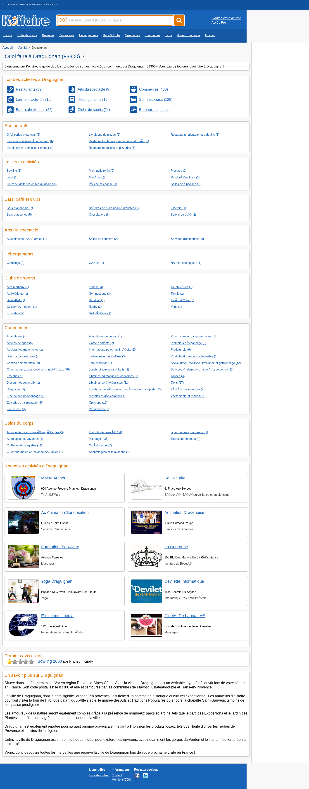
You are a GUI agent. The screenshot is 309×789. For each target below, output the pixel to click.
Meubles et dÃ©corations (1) (107, 396)
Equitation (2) (15, 313)
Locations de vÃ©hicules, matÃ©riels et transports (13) (125, 389)
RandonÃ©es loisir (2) (185, 177)
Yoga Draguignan (56, 581)
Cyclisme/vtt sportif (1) (22, 306)
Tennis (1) (177, 293)
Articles (210, 35)
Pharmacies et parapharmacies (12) (194, 336)
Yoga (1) (176, 306)
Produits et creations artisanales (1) (194, 356)
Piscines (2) (178, 170)
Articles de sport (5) (20, 343)
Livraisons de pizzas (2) (104, 134)
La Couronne (176, 547)
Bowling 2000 (50, 661)
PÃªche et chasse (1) (103, 184)
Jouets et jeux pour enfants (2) (109, 369)
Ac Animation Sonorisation (65, 512)
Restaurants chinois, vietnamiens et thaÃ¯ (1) (119, 141)
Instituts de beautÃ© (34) (105, 432)
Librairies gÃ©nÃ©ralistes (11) (108, 382)
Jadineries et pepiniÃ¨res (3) (107, 356)
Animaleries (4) (16, 336)
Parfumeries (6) (99, 409)
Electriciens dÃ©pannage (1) (25, 396)
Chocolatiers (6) (99, 214)
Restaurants (66, 35)
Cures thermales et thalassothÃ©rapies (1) (35, 452)
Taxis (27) (177, 382)
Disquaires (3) (16, 389)
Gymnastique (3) (100, 293)
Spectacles (132, 35)
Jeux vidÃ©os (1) (100, 363)
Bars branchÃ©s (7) (20, 208)
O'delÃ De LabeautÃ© (184, 615)
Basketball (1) (16, 300)
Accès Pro (219, 22)
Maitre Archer (53, 478)
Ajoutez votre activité (226, 18)
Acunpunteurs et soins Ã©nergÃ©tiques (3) (35, 432)
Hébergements (88, 35)
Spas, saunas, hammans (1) (189, 432)
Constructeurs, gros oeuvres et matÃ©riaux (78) (38, 369)
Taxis (168, 35)
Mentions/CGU (121, 779)
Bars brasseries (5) (19, 214)
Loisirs (7, 35)
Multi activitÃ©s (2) (101, 170)
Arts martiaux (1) (18, 287)
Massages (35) (98, 438)
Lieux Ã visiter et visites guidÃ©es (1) (32, 184)
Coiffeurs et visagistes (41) (24, 445)
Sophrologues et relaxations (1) (109, 452)
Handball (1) (97, 300)
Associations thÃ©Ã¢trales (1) (27, 239)
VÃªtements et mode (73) (187, 396)
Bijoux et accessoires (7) (23, 356)
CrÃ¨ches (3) (15, 376)
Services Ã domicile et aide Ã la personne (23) (202, 369)
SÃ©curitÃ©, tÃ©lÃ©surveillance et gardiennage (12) (206, 363)
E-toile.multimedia (57, 615)
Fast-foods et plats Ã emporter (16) (30, 141)
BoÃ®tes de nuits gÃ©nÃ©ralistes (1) (114, 208)
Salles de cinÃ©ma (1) (185, 184)
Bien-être (48, 35)
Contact (117, 775)
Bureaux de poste (188, 35)
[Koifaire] (26, 24)
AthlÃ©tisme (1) (17, 293)
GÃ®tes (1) (96, 263)
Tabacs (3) (178, 376)
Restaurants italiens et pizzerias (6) (112, 147)
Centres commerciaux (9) (23, 363)
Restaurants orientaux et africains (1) (195, 134)
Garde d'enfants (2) (101, 343)
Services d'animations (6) (187, 239)
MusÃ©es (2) (97, 177)
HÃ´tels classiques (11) (186, 263)
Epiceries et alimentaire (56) (25, 402)
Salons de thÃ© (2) (183, 214)
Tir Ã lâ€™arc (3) (182, 300)
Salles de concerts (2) (103, 239)
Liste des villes (99, 775)
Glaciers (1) (178, 208)
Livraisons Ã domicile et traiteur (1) (30, 147)
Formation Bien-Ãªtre (60, 547)
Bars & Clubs (111, 35)
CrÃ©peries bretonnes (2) (23, 134)
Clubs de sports (27, 35)
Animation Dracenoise (184, 512)
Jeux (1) (12, 177)
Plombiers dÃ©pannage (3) (188, 343)
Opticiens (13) (98, 402)
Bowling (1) (14, 170)
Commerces (152, 35)
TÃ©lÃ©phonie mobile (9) (187, 389)
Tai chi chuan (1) (182, 287)
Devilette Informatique (184, 581)
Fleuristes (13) (16, 409)
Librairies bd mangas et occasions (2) (113, 376)
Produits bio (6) (181, 349)
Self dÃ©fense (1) (100, 313)
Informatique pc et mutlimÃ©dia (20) (112, 349)
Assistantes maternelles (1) (25, 349)
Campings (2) (15, 263)
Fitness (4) (96, 287)
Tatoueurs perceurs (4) (185, 438)
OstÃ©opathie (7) (100, 445)
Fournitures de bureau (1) (105, 336)
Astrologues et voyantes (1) (25, 438)
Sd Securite (174, 478)
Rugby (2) (95, 306)
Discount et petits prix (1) (23, 382)
